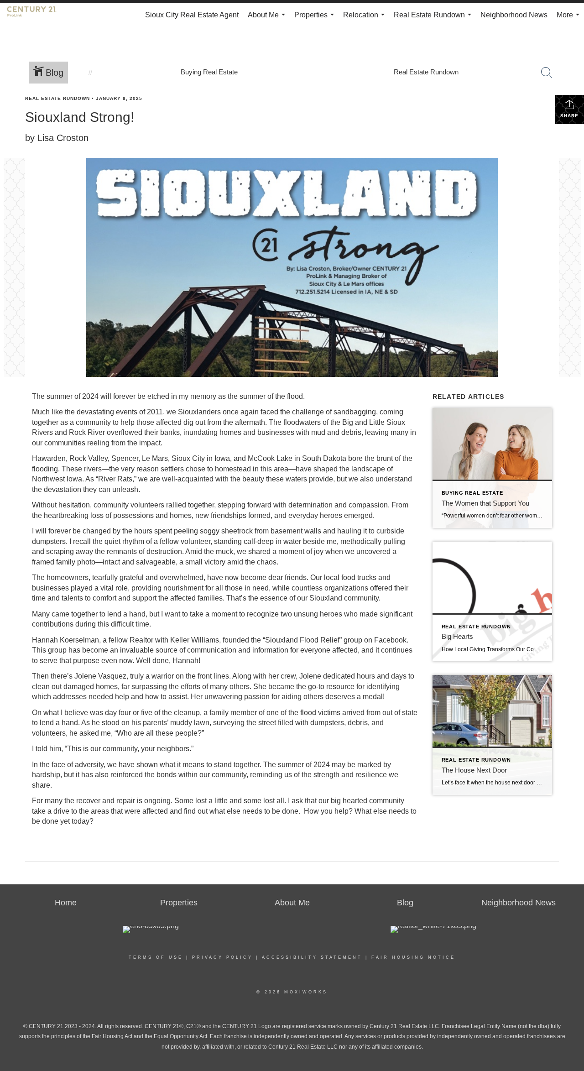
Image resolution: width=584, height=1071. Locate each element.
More (570, 19)
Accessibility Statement (312, 957)
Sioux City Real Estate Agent (192, 15)
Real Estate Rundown (434, 19)
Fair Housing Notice (413, 957)
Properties (316, 19)
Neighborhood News (514, 15)
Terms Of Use (156, 957)
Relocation (365, 19)
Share (569, 115)
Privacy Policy (222, 957)
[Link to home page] (36, 15)
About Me (268, 19)
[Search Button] (546, 72)
